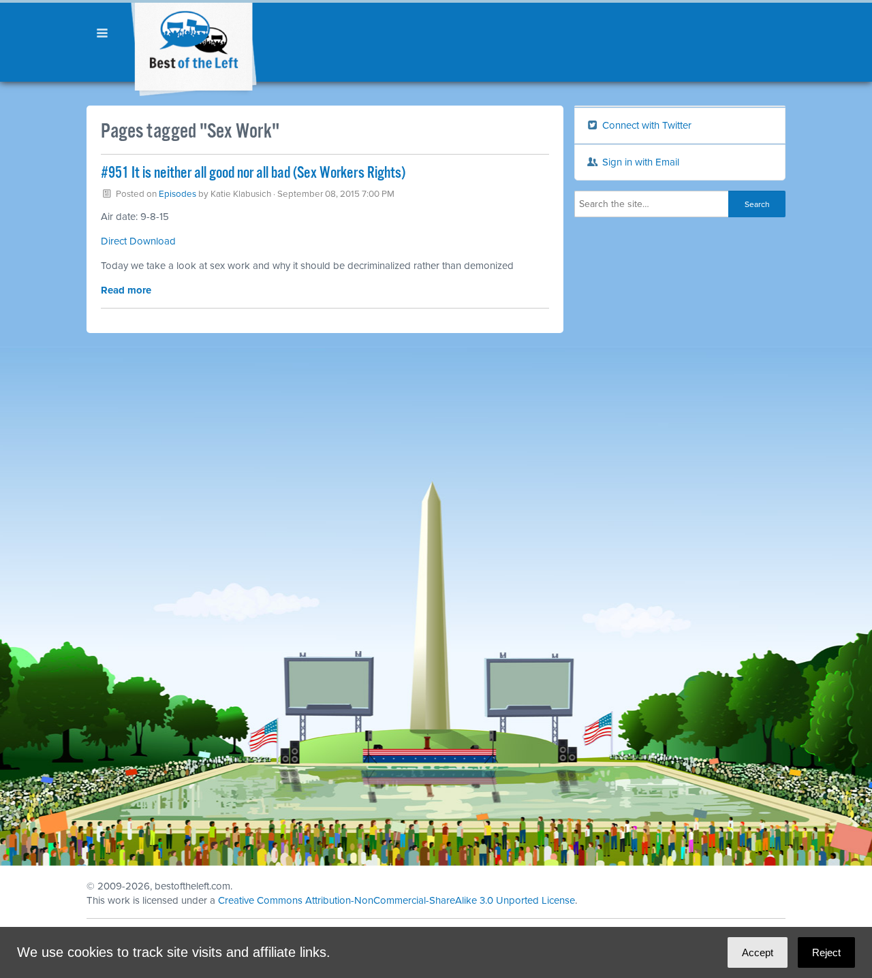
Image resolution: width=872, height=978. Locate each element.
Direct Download (138, 241)
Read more (126, 290)
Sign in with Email (639, 162)
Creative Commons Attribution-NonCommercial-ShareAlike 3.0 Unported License (396, 900)
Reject (826, 952)
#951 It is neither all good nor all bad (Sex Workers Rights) (253, 173)
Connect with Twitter (645, 125)
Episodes (177, 194)
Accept (757, 952)
